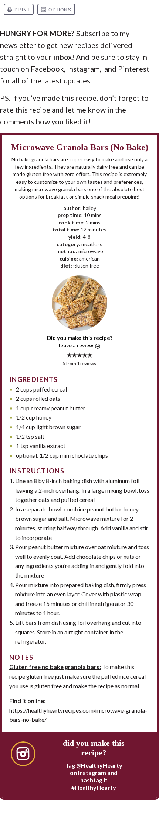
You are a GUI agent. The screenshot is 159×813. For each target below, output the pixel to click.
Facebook (47, 68)
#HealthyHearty (93, 787)
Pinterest (133, 68)
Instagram (83, 68)
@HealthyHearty (99, 765)
